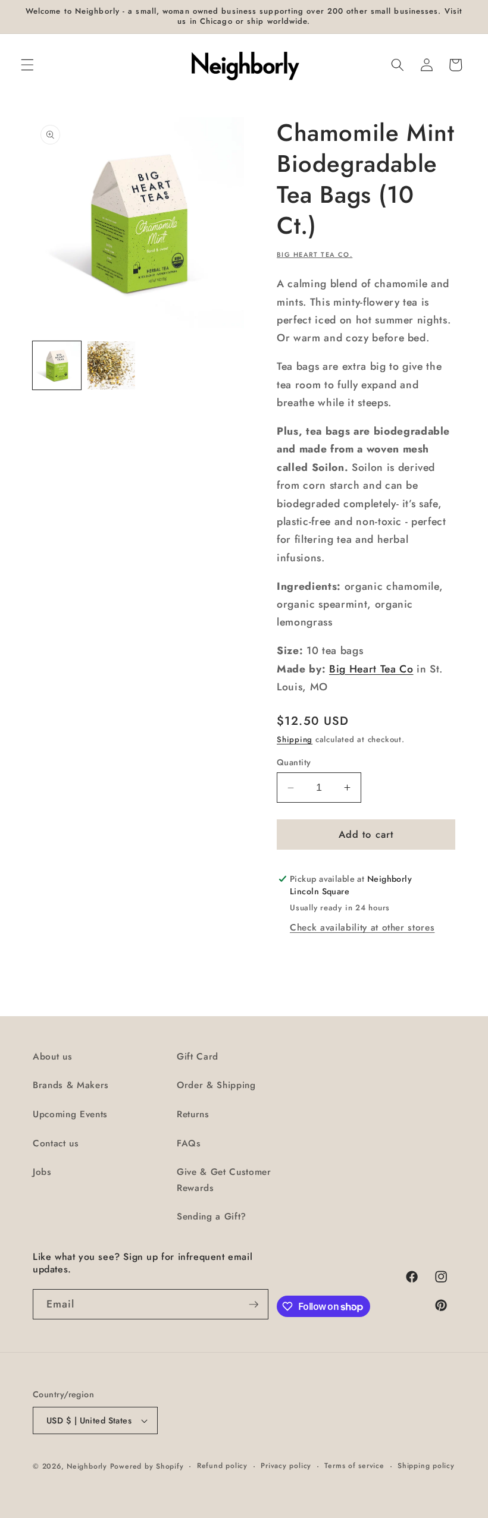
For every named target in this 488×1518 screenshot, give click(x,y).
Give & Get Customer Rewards (224, 1180)
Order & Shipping (216, 1085)
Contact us (56, 1143)
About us (52, 1056)
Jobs (42, 1171)
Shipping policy (426, 1465)
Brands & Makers (71, 1085)
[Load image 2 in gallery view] (111, 365)
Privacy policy (286, 1465)
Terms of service (354, 1465)
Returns (193, 1114)
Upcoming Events (70, 1114)
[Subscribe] (253, 1304)
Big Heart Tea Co (371, 669)
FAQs (189, 1143)
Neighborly (87, 1466)
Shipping (294, 739)
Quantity (294, 762)
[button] (27, 65)
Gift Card (197, 1056)
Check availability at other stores (362, 927)
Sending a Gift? (211, 1216)
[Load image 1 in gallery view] (57, 365)
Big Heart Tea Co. (314, 254)
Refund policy (222, 1465)
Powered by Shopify (147, 1466)
